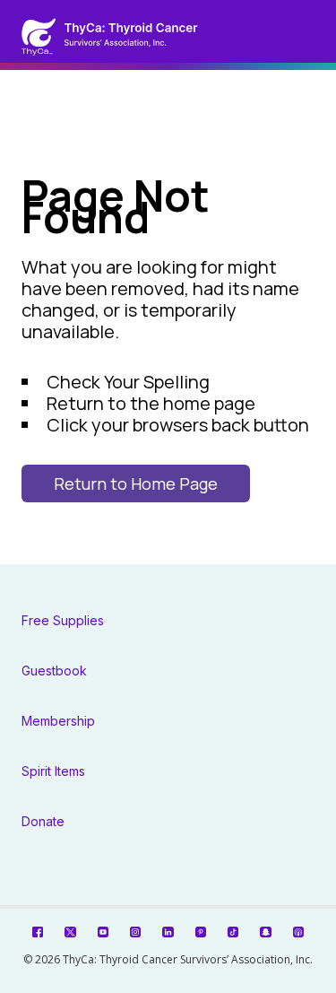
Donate (43, 821)
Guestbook (54, 670)
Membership (58, 720)
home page (209, 403)
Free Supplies (63, 620)
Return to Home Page (136, 483)
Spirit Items (53, 771)
